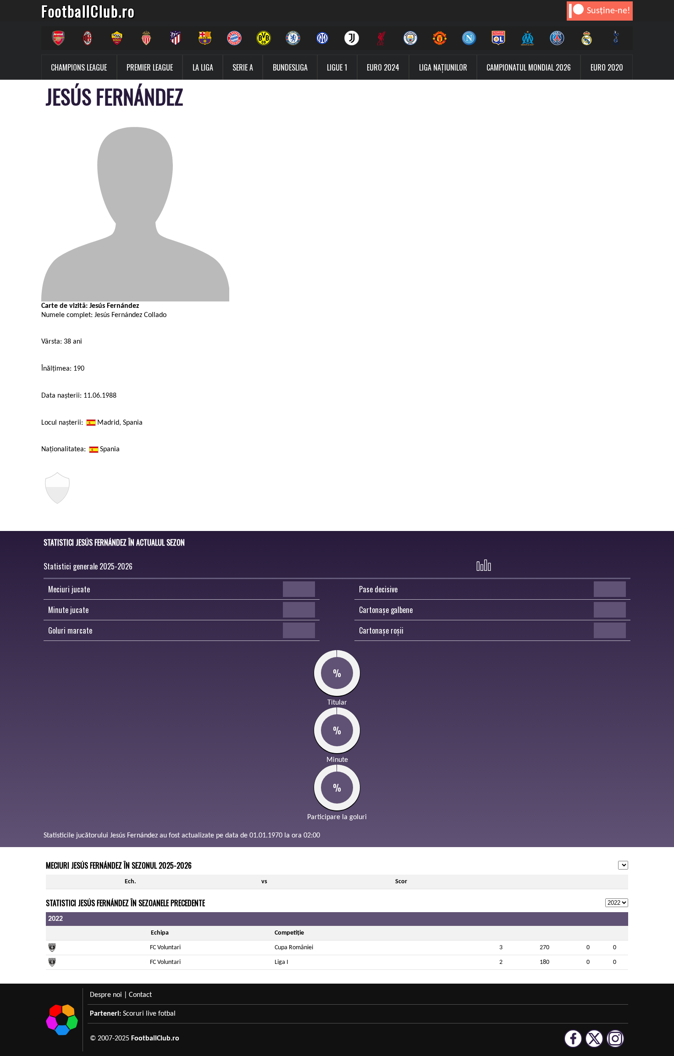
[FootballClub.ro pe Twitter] (594, 1043)
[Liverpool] (381, 38)
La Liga (203, 67)
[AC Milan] (87, 38)
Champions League (79, 67)
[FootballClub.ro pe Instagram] (615, 1043)
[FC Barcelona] (205, 38)
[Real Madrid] (586, 38)
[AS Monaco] (146, 38)
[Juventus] (351, 38)
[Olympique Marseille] (527, 38)
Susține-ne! (608, 11)
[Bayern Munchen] (234, 38)
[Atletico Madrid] (175, 38)
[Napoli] (469, 38)
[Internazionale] (322, 38)
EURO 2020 (607, 67)
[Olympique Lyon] (498, 38)
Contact (140, 995)
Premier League (150, 67)
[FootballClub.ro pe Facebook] (573, 1043)
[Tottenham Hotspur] (615, 38)
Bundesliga (290, 67)
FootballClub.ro (88, 11)
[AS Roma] (117, 38)
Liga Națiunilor (443, 67)
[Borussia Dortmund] (263, 38)
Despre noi (106, 995)
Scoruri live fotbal (149, 1014)
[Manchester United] (439, 38)
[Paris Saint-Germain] (557, 38)
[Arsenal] (58, 38)
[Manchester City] (410, 38)
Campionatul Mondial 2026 (528, 67)
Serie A (242, 67)
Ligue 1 (337, 67)
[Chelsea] (293, 38)
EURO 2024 (383, 67)
